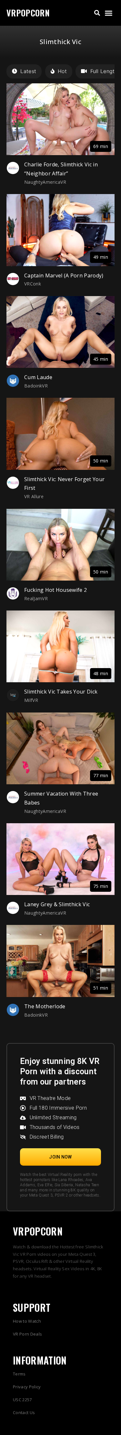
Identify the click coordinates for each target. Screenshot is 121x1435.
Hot (62, 71)
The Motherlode (44, 1006)
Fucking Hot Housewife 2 (55, 589)
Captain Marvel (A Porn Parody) (64, 275)
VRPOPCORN (28, 12)
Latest (28, 71)
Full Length (104, 71)
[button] (97, 13)
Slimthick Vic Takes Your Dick (60, 691)
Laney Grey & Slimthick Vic (57, 904)
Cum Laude (38, 377)
